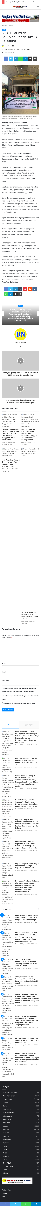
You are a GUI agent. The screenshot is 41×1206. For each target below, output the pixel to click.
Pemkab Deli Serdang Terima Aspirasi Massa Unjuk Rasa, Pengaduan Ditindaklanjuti (26, 917)
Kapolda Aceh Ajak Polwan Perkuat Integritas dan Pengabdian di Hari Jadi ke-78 (26, 761)
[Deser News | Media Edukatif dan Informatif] (20, 6)
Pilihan (5, 1146)
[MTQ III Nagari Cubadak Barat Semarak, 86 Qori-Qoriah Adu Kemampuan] (8, 1044)
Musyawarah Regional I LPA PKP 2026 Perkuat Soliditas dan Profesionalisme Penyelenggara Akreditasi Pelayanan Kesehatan (26, 937)
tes (20, 717)
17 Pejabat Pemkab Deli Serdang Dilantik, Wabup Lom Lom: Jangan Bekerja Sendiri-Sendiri (27, 980)
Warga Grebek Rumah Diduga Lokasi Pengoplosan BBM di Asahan (30, 615)
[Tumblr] (20, 289)
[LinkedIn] (16, 59)
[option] (20, 313)
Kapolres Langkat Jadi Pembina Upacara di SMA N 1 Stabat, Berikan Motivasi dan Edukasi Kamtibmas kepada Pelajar (27, 823)
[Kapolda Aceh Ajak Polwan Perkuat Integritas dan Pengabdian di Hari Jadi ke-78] (8, 765)
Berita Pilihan (7, 1099)
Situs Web (5, 680)
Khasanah (6, 1123)
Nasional (6, 1129)
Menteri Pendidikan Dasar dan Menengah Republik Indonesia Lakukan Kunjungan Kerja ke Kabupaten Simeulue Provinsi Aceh (27, 1057)
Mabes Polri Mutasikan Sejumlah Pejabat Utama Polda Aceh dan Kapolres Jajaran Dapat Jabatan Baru (26, 844)
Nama (4, 664)
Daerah (11, 25)
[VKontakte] (34, 289)
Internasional (7, 1116)
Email (4, 672)
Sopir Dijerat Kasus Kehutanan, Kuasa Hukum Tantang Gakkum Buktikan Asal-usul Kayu (26, 962)
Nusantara (6, 1133)
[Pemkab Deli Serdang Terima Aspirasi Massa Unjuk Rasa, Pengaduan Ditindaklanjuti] (8, 922)
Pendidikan (7, 1139)
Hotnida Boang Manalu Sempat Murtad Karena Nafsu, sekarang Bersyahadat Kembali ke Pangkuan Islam (27, 803)
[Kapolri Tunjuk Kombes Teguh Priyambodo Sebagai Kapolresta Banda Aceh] (8, 870)
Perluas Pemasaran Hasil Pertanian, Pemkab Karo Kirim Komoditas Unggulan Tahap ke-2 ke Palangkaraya (29, 434)
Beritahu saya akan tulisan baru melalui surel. (19, 703)
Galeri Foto (6, 1109)
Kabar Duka (7, 1119)
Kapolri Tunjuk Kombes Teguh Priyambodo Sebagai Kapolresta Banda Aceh (27, 865)
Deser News (8, 46)
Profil (5, 1153)
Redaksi (4, 1193)
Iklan (3, 1197)
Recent (10, 725)
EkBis (5, 1106)
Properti (6, 1156)
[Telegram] (25, 59)
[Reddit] (30, 289)
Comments (29, 725)
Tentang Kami (6, 1190)
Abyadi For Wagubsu (10, 1092)
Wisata (5, 1173)
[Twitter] (11, 59)
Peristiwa (6, 1143)
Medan (5, 1126)
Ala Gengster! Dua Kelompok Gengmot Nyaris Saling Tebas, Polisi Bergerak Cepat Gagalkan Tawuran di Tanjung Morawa (26, 1020)
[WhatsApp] (20, 59)
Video (5, 1170)
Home (5, 25)
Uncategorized (8, 1166)
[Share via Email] (30, 59)
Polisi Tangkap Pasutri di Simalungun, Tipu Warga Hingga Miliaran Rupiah (11, 463)
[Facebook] (6, 59)
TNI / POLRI (7, 1163)
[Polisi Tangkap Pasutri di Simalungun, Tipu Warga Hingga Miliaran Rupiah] (11, 453)
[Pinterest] (25, 289)
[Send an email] (13, 46)
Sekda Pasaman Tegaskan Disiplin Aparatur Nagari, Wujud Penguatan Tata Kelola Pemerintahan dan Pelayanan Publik (27, 998)
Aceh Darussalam (9, 1096)
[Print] (35, 59)
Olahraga (6, 1136)
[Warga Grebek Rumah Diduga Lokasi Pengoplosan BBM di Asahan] (30, 529)
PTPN (5, 1160)
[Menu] (38, 6)
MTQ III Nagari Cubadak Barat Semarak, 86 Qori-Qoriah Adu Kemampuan (27, 1040)
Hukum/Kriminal (8, 1113)
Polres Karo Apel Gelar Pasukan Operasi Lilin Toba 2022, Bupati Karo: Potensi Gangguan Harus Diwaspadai (11, 434)
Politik (5, 1149)
